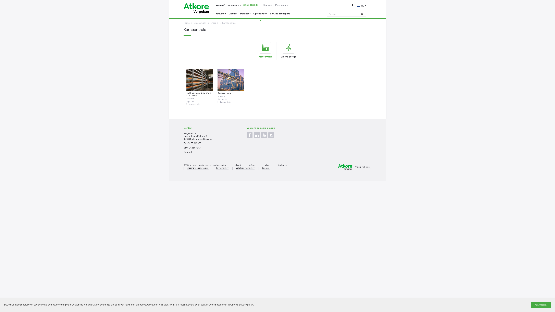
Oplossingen (260, 13)
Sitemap (266, 168)
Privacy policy (222, 168)
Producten (220, 13)
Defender (245, 13)
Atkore (267, 165)
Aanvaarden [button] (541, 305)
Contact (267, 5)
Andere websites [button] (362, 167)
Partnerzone (281, 5)
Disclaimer (282, 165)
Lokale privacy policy (245, 168)
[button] (361, 5)
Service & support (280, 13)
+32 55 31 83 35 (250, 5)
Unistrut (233, 13)
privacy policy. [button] (246, 304)
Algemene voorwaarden (198, 168)
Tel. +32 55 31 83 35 (192, 143)
